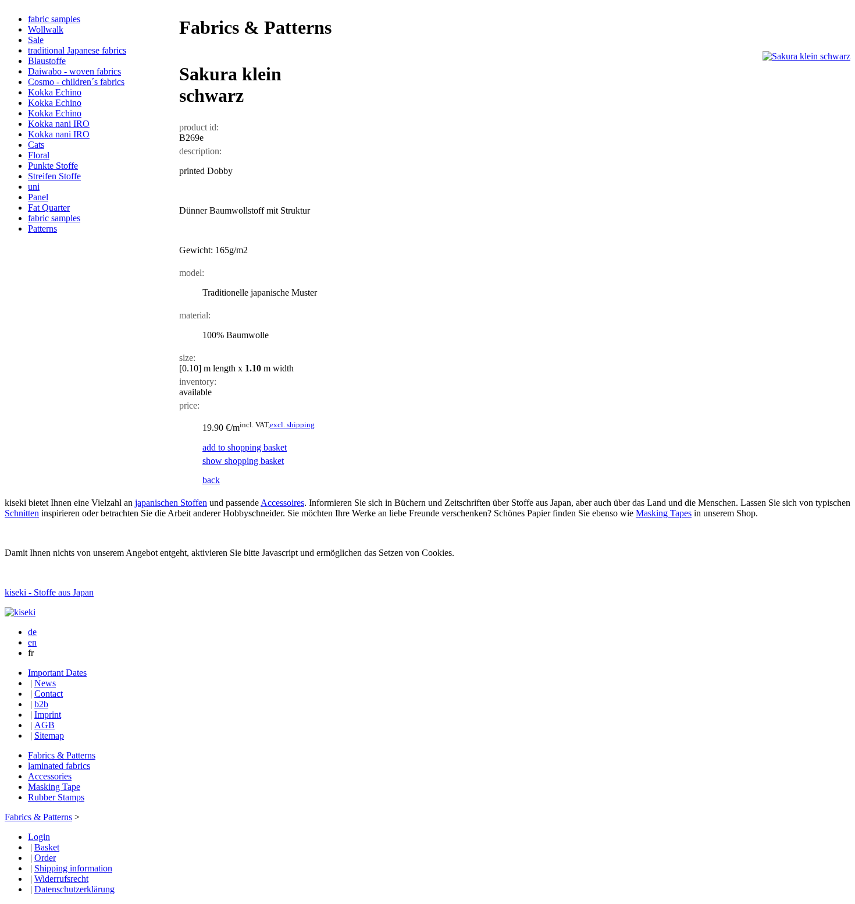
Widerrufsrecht (61, 879)
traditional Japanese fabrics (77, 50)
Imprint (47, 714)
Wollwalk (45, 29)
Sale (36, 40)
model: (191, 273)
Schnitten (22, 513)
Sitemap (49, 735)
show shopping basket (243, 461)
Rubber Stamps (56, 797)
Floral (38, 155)
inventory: (197, 382)
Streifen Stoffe (54, 176)
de (32, 632)
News (45, 683)
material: (195, 315)
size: (187, 358)
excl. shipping (292, 424)
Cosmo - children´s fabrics (76, 82)
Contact (48, 694)
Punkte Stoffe (53, 166)
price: (189, 405)
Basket (46, 847)
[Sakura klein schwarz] (806, 56)
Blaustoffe (47, 61)
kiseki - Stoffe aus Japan (49, 592)
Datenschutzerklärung (74, 889)
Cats (36, 145)
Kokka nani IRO (59, 124)
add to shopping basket (244, 447)
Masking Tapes (664, 513)
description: (200, 151)
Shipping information (73, 868)
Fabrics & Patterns (61, 755)
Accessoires (282, 503)
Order (45, 858)
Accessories (50, 776)
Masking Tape (54, 787)
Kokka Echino (54, 92)
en (32, 642)
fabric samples (54, 19)
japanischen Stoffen (171, 503)
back (211, 480)
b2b (41, 704)
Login (39, 837)
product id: (199, 127)
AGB (44, 725)
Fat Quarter (49, 207)
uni (34, 187)
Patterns (42, 228)
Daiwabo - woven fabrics (74, 71)
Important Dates (57, 673)
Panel (38, 197)
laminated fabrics (59, 766)
